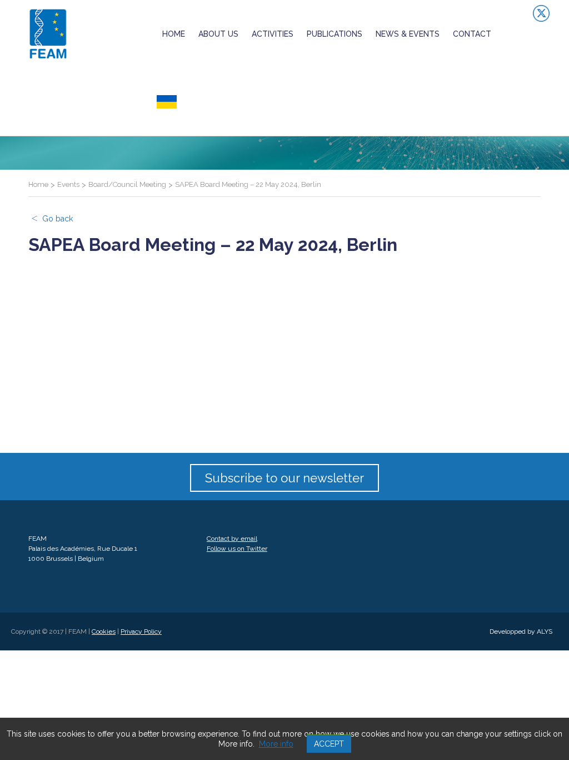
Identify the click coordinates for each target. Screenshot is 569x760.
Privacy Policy (141, 631)
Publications (334, 33)
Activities (272, 33)
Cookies (104, 631)
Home (173, 33)
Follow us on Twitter (237, 548)
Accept (329, 743)
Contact (472, 33)
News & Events (408, 33)
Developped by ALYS (521, 631)
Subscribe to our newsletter (284, 478)
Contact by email (232, 538)
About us (218, 33)
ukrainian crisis (192, 101)
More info (276, 743)
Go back (57, 218)
